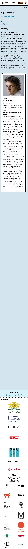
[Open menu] (26, 3)
